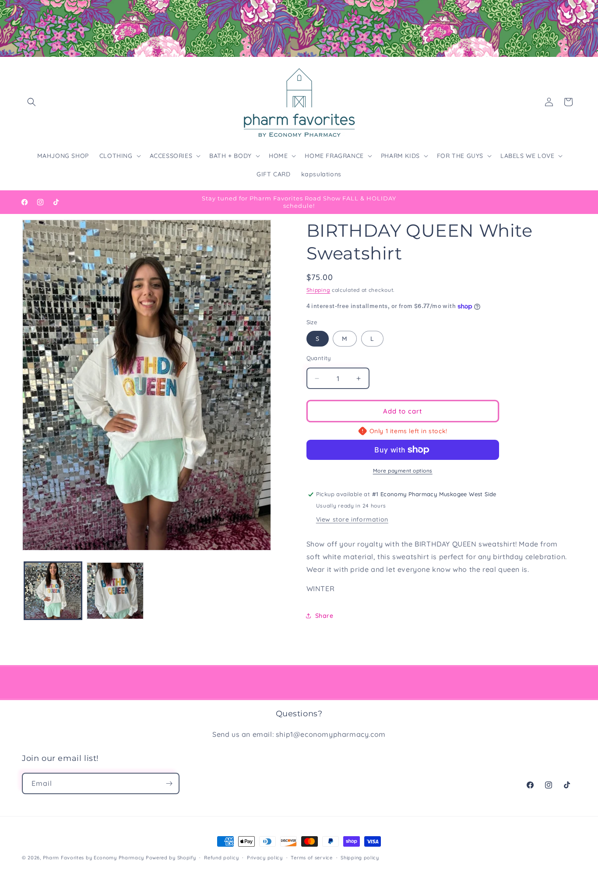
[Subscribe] (169, 783)
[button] (31, 102)
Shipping (318, 290)
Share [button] (324, 616)
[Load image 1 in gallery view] (53, 591)
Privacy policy (265, 858)
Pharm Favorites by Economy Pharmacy (93, 858)
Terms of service (311, 858)
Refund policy (221, 858)
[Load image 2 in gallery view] (115, 591)
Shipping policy (360, 858)
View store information (352, 519)
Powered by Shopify (171, 858)
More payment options (403, 470)
